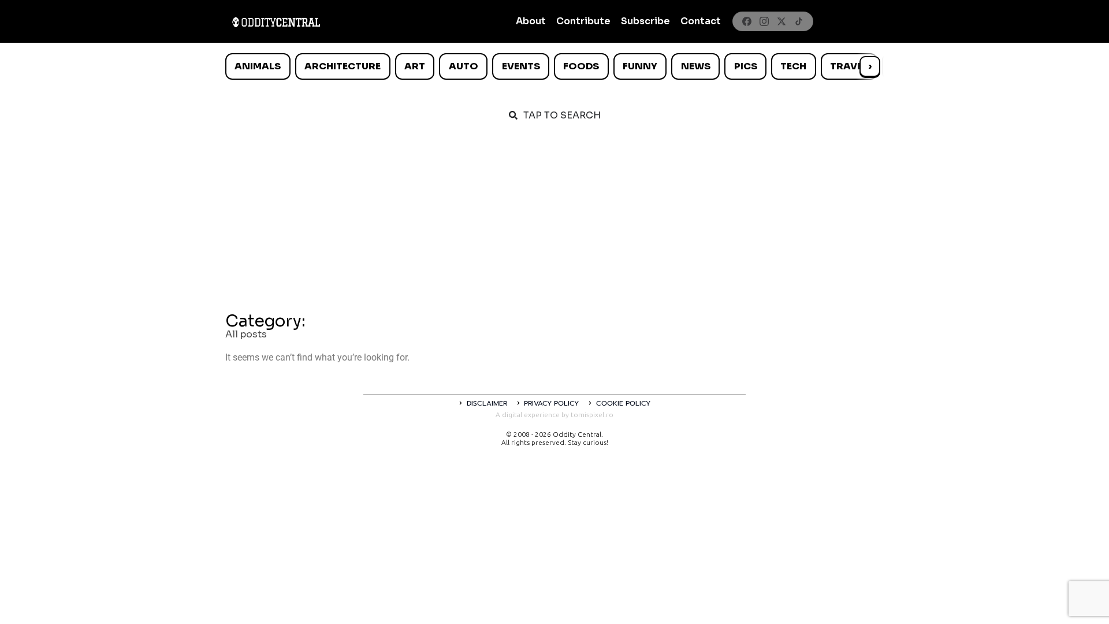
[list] (554, 66)
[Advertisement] (554, 221)
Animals (258, 66)
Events (521, 66)
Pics (745, 66)
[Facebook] (746, 21)
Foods (581, 66)
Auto (463, 66)
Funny (640, 66)
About (531, 21)
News (695, 66)
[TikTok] (798, 21)
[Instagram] (764, 21)
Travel (849, 66)
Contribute (583, 21)
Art (414, 66)
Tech (793, 66)
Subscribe (645, 21)
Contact (700, 21)
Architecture (342, 66)
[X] (781, 21)
